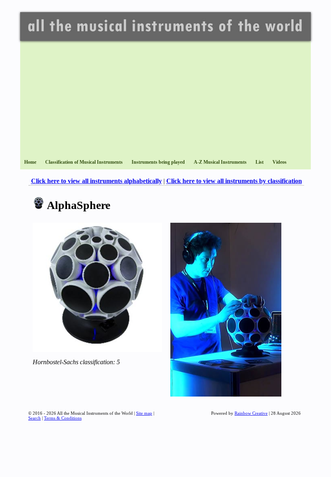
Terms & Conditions (63, 418)
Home (30, 162)
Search (34, 418)
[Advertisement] (165, 97)
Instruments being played (158, 162)
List (260, 162)
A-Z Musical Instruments (220, 162)
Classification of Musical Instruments (84, 162)
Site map (144, 413)
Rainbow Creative (251, 413)
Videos (279, 162)
